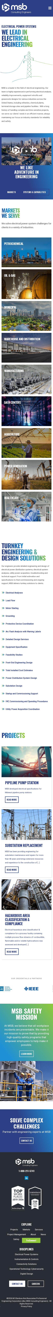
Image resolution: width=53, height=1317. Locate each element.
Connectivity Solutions (26, 1264)
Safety (16, 1239)
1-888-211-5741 (26, 1171)
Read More (12, 799)
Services (39, 1229)
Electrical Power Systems (26, 1254)
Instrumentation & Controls (26, 1259)
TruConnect (31, 1240)
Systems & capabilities (34, 192)
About (33, 1234)
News (43, 1234)
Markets (26, 1229)
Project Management (16, 1234)
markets (11, 192)
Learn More (10, 261)
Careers (36, 1283)
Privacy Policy (26, 1306)
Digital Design (26, 1274)
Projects (14, 1229)
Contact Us (26, 1140)
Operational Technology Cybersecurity (27, 1269)
